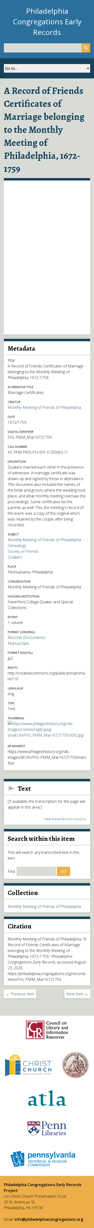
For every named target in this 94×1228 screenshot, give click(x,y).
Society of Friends (23, 551)
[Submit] (85, 47)
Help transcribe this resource (65, 819)
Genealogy (17, 545)
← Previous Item (20, 994)
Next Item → (77, 994)
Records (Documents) (27, 637)
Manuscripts (18, 643)
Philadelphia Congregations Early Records (47, 21)
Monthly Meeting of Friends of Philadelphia (44, 407)
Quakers (15, 557)
